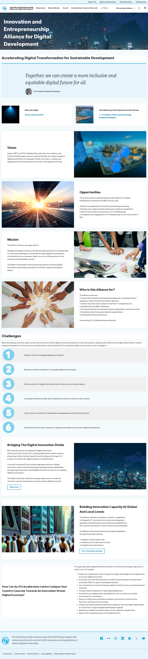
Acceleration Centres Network (84, 8)
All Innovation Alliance (124, 8)
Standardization (126, 2)
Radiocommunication (108, 2)
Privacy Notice (33, 654)
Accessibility (47, 654)
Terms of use (19, 654)
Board (65, 8)
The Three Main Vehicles (92, 551)
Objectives (40, 8)
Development (141, 2)
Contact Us (7, 654)
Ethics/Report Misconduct (65, 654)
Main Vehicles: (54, 8)
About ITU (92, 2)
